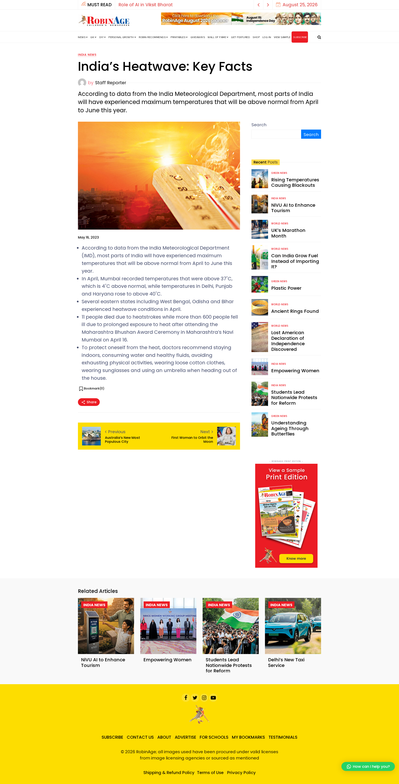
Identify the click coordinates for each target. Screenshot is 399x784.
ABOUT (164, 737)
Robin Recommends (152, 37)
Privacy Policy (241, 772)
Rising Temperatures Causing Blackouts (295, 182)
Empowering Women (295, 370)
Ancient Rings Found (295, 311)
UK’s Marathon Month (288, 233)
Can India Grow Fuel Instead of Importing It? (295, 261)
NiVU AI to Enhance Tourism (293, 208)
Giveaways (198, 37)
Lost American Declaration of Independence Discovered (288, 340)
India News (87, 55)
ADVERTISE (185, 737)
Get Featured (240, 37)
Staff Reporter (110, 83)
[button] (258, 4)
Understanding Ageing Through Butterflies (290, 428)
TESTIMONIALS (282, 737)
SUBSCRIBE (300, 37)
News (81, 37)
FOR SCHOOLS (214, 737)
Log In (266, 37)
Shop (256, 37)
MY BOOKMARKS (248, 737)
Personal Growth (121, 37)
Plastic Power (286, 288)
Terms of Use (210, 772)
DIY (101, 37)
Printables (178, 37)
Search (258, 125)
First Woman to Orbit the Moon (192, 440)
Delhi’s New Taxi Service (286, 662)
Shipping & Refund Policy (169, 772)
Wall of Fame (217, 37)
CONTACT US (140, 737)
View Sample (282, 37)
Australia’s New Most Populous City (122, 440)
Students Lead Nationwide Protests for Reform (294, 397)
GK (92, 37)
